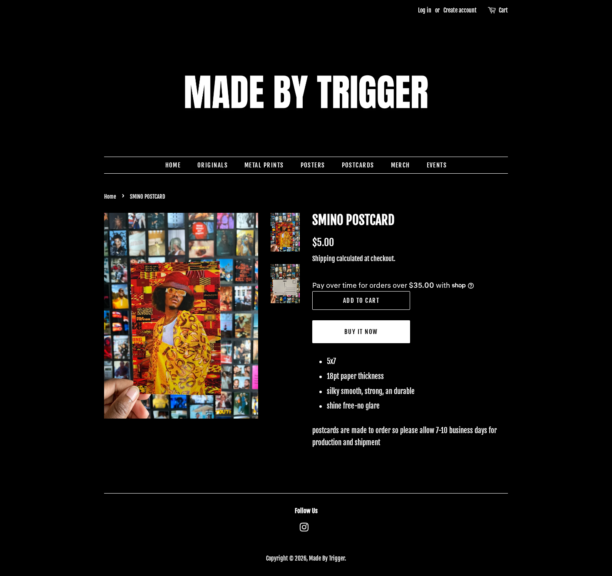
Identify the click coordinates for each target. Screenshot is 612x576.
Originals (212, 165)
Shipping (323, 258)
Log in (424, 10)
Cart (503, 10)
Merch (400, 165)
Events (437, 165)
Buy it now (361, 332)
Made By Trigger (327, 558)
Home (173, 165)
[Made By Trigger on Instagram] (303, 529)
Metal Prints (264, 165)
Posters (313, 165)
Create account (460, 10)
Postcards (358, 165)
